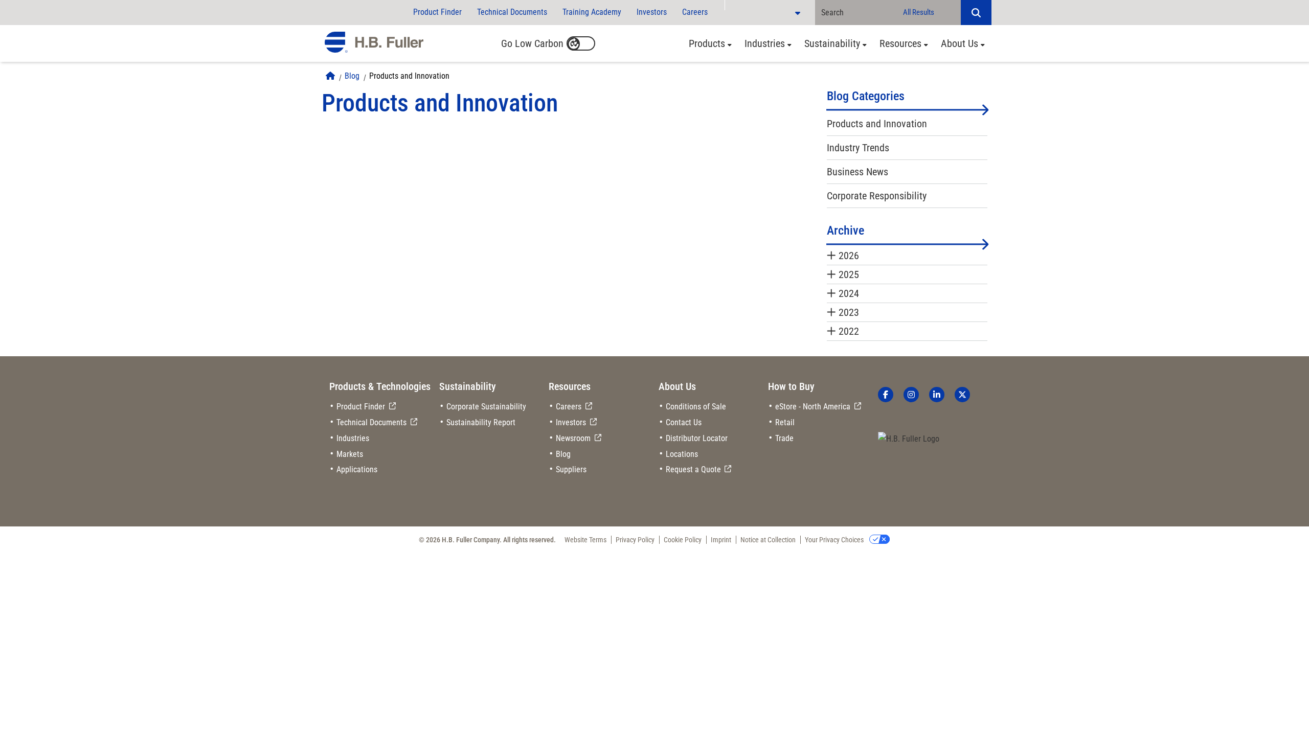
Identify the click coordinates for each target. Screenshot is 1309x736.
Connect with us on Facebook (885, 394)
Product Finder (437, 12)
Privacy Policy (635, 540)
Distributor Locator (697, 438)
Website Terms (585, 540)
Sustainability (832, 43)
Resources (900, 43)
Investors (652, 12)
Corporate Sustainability (486, 406)
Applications (356, 469)
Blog (352, 76)
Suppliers (571, 469)
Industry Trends (858, 148)
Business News (857, 172)
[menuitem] (707, 43)
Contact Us (684, 422)
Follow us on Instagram (911, 394)
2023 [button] (849, 312)
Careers (695, 12)
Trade (784, 438)
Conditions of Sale (696, 406)
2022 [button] (849, 331)
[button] (976, 12)
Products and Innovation (409, 76)
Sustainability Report (480, 422)
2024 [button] (849, 293)
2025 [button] (849, 274)
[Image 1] (908, 439)
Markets (349, 454)
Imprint (721, 540)
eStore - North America (812, 406)
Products (707, 43)
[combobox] (856, 12)
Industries (764, 43)
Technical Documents (512, 12)
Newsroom (573, 438)
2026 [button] (849, 255)
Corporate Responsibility (877, 196)
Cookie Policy (683, 540)
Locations (682, 454)
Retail (785, 422)
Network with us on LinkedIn (936, 394)
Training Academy (591, 12)
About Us (959, 43)
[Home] (330, 76)
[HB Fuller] (374, 42)
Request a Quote (693, 469)
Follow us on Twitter (962, 394)
